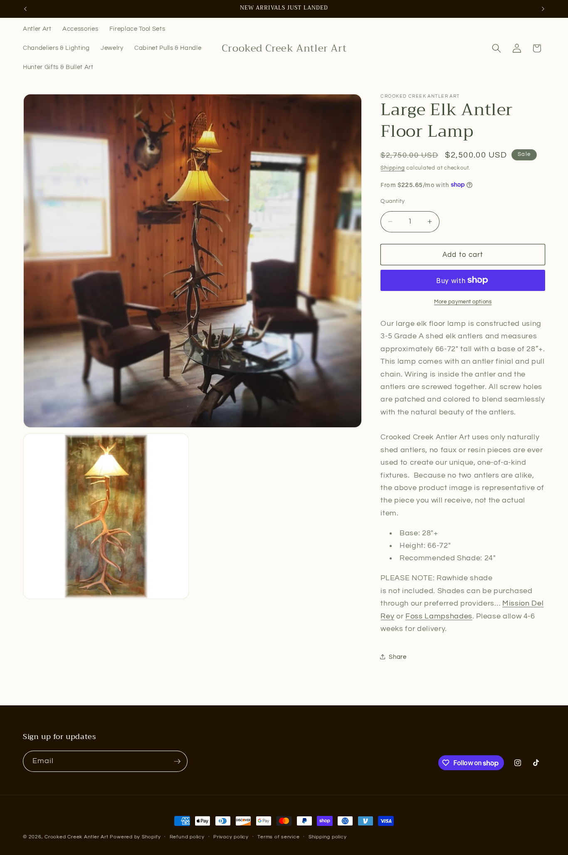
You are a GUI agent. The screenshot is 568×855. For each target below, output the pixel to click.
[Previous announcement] (25, 8)
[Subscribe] (177, 761)
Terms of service (278, 837)
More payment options (462, 302)
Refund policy (187, 837)
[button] (496, 48)
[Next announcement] (543, 8)
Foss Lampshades (438, 616)
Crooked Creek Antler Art (76, 837)
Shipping (392, 168)
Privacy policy (231, 837)
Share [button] (397, 656)
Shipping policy (328, 837)
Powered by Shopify (135, 837)
